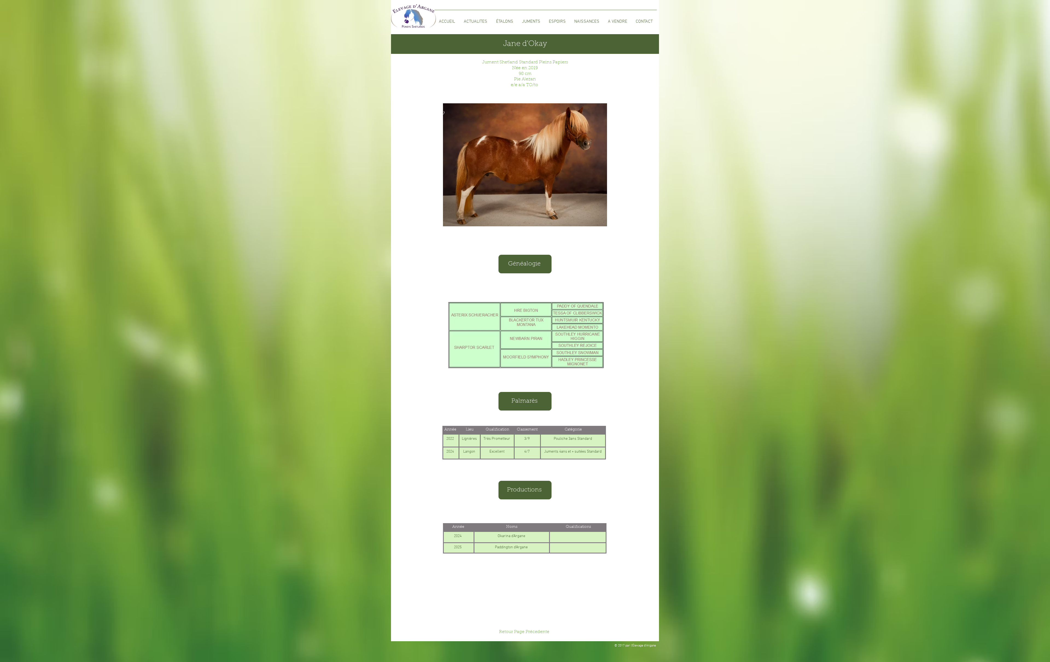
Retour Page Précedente (524, 632)
